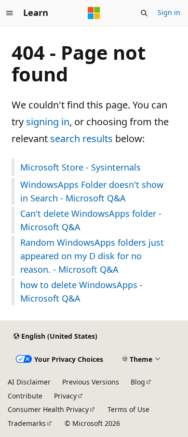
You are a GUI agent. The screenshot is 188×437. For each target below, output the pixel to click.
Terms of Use (128, 409)
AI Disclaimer (29, 381)
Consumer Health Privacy (48, 409)
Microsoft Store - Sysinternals (80, 167)
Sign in (169, 12)
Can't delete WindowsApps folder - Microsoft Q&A (90, 220)
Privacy (65, 395)
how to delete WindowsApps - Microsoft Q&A (81, 291)
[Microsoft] (94, 13)
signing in (47, 121)
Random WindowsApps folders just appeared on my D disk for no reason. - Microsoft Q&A (92, 256)
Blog (138, 381)
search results (81, 138)
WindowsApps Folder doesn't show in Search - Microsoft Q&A (91, 191)
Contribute (25, 395)
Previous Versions (90, 381)
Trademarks (27, 423)
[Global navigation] (9, 13)
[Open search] (144, 13)
